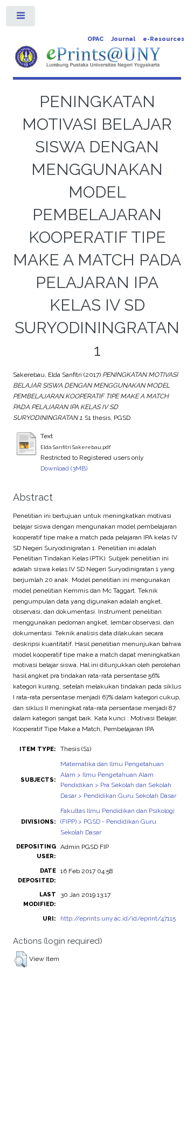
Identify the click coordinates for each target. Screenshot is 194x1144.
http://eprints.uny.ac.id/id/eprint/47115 (118, 918)
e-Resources (163, 39)
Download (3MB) (63, 468)
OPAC (95, 39)
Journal (123, 39)
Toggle (21, 18)
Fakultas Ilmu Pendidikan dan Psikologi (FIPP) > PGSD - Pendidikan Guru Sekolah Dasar (117, 821)
